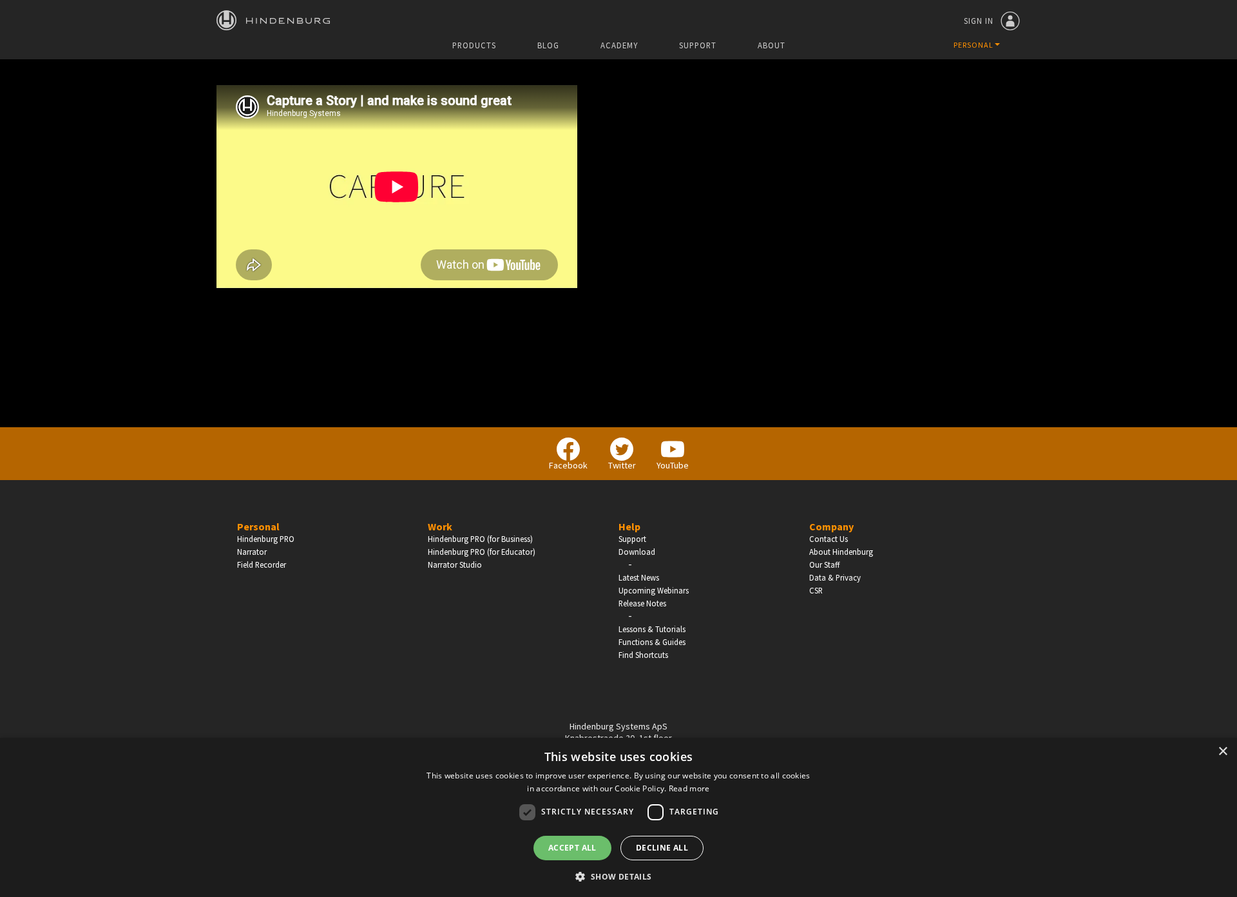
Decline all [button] (662, 847)
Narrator (252, 551)
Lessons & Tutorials (652, 629)
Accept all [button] (572, 847)
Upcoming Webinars (653, 590)
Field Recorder (261, 564)
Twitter (622, 465)
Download (636, 551)
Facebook (568, 465)
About (771, 45)
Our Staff (824, 564)
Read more (689, 788)
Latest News (638, 577)
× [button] (1222, 752)
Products (474, 45)
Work (440, 526)
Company (831, 526)
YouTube (673, 465)
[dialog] (618, 817)
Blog (548, 45)
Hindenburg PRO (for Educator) (481, 551)
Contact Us (828, 539)
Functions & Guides (652, 642)
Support (697, 45)
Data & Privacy (835, 577)
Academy (619, 45)
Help (629, 526)
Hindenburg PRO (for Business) (480, 539)
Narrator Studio (455, 564)
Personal (258, 526)
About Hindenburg (841, 551)
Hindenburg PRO (265, 539)
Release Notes (642, 603)
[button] (618, 876)
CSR (816, 590)
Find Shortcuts (643, 655)
